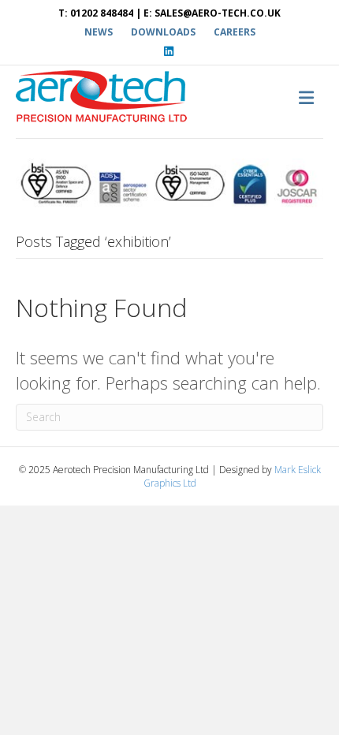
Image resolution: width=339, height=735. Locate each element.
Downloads (163, 32)
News (98, 32)
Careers (234, 32)
